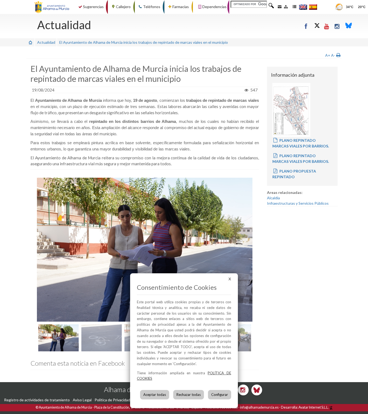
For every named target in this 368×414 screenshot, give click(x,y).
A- (333, 55)
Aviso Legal (82, 400)
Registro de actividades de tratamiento (37, 400)
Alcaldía (273, 198)
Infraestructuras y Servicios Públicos (298, 203)
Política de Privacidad (112, 400)
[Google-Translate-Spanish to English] (303, 7)
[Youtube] (327, 26)
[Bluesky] (348, 26)
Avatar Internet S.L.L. (313, 407)
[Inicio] (30, 42)
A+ (327, 55)
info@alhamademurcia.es (259, 407)
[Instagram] (337, 26)
